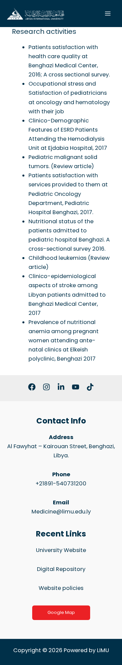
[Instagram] (46, 387)
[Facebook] (32, 387)
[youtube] (76, 387)
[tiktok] (90, 387)
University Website (61, 550)
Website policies (61, 588)
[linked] (61, 387)
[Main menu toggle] (107, 13)
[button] (61, 612)
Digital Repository (61, 569)
